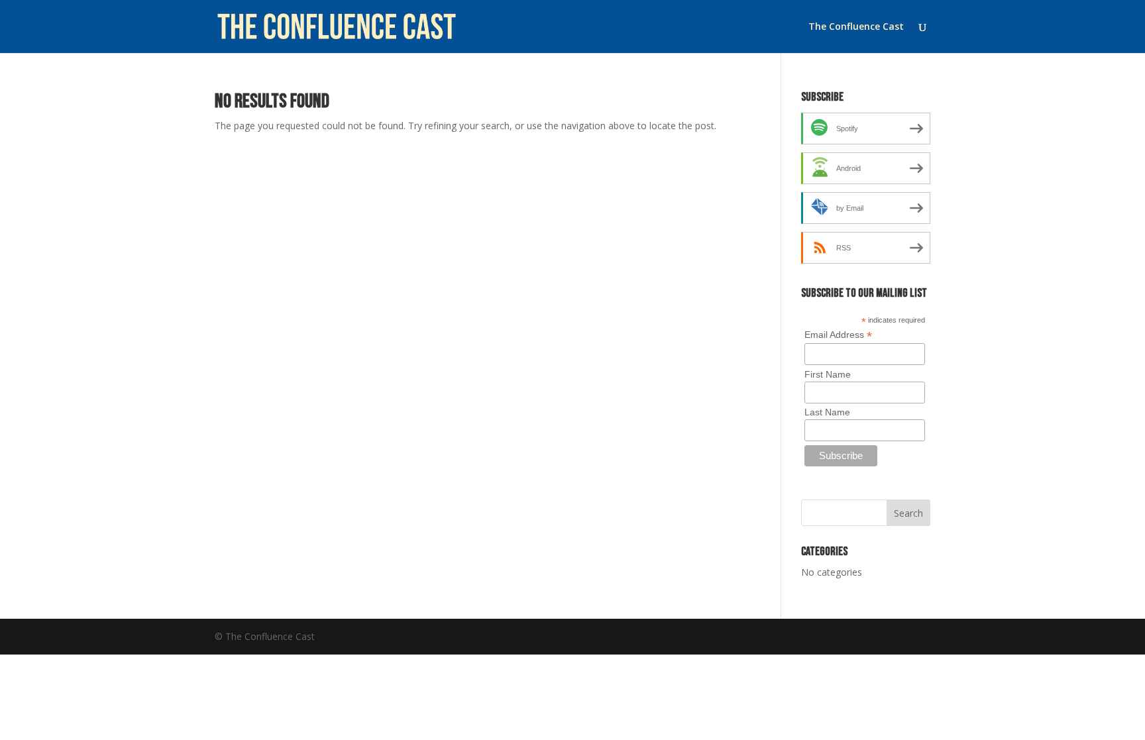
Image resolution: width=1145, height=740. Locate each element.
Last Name (827, 412)
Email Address (838, 335)
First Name (827, 374)
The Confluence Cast (856, 27)
